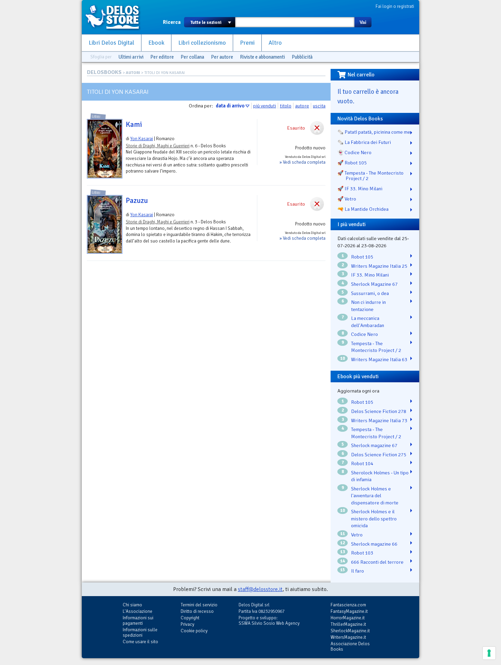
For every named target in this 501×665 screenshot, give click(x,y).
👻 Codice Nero (354, 152)
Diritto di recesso (197, 611)
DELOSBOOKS (104, 72)
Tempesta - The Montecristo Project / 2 (376, 347)
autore (302, 106)
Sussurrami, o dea (370, 293)
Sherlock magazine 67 (374, 445)
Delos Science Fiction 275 (378, 455)
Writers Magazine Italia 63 (379, 359)
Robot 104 (362, 463)
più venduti (264, 106)
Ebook (156, 42)
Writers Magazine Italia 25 (379, 266)
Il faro (357, 571)
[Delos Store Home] (116, 17)
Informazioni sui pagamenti (138, 620)
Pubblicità (302, 57)
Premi (247, 42)
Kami (134, 124)
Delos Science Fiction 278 (378, 411)
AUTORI (133, 72)
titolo (285, 106)
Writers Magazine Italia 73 (379, 420)
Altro (275, 42)
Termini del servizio (199, 605)
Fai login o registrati (395, 6)
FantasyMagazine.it (349, 611)
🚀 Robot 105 (352, 162)
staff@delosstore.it (260, 589)
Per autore (222, 57)
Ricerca (172, 22)
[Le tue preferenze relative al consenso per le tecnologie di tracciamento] (489, 653)
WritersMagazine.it (348, 637)
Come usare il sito (140, 642)
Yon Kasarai (141, 139)
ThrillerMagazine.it (348, 624)
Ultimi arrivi (130, 57)
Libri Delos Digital (111, 42)
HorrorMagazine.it (348, 618)
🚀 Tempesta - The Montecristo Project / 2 (370, 175)
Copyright (190, 618)
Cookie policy (194, 631)
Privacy (187, 624)
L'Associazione (137, 611)
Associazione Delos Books (350, 646)
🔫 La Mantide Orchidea (363, 209)
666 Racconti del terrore (377, 562)
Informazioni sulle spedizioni (140, 632)
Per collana (192, 57)
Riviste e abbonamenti (262, 57)
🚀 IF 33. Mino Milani (359, 188)
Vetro (357, 535)
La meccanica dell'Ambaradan (367, 321)
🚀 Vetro (346, 199)
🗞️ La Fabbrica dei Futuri (364, 142)
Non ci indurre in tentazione (368, 305)
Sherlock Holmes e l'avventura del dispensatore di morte (374, 496)
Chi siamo (132, 605)
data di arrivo (230, 106)
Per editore (162, 57)
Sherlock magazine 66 (374, 544)
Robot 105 (362, 257)
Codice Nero (364, 334)
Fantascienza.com (348, 605)
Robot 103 (362, 553)
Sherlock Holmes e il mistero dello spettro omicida (374, 518)
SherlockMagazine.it (350, 631)
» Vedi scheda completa (302, 162)
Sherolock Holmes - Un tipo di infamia (380, 476)
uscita (319, 106)
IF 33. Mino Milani (370, 275)
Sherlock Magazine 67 (374, 284)
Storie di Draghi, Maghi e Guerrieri (157, 146)
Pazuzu (137, 200)
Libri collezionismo (202, 42)
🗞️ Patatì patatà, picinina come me (373, 132)
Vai (363, 22)
